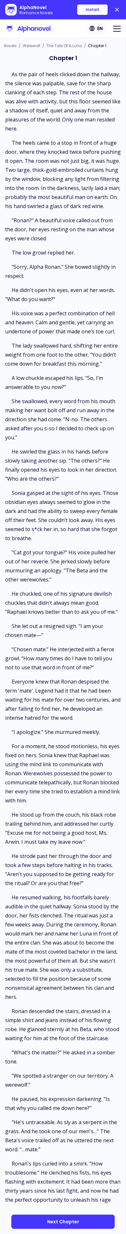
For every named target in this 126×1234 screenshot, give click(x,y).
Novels (10, 45)
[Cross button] (117, 10)
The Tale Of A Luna (64, 45)
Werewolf (31, 45)
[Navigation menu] (117, 28)
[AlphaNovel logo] (27, 28)
